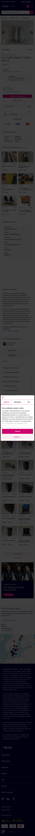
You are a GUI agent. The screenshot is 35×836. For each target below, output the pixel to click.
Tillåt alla (17, 431)
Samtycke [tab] (6, 402)
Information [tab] (17, 402)
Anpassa (16, 437)
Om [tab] (29, 402)
